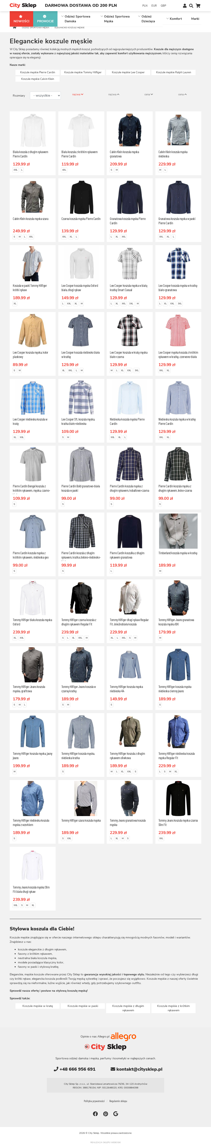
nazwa (76, 94)
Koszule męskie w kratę (37, 1006)
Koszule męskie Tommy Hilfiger (83, 72)
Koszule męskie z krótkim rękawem (173, 1008)
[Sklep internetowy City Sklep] (23, 5)
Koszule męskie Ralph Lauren (173, 72)
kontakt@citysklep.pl (138, 1069)
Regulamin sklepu (118, 1101)
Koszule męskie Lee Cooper (128, 72)
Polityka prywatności (94, 1101)
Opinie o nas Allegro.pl (95, 1036)
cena (147, 94)
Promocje (45, 21)
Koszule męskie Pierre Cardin (37, 72)
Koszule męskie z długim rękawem (128, 1008)
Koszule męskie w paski (83, 1006)
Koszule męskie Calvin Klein (37, 79)
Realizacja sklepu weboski (105, 1142)
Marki (195, 19)
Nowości (21, 21)
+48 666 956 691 (76, 1069)
